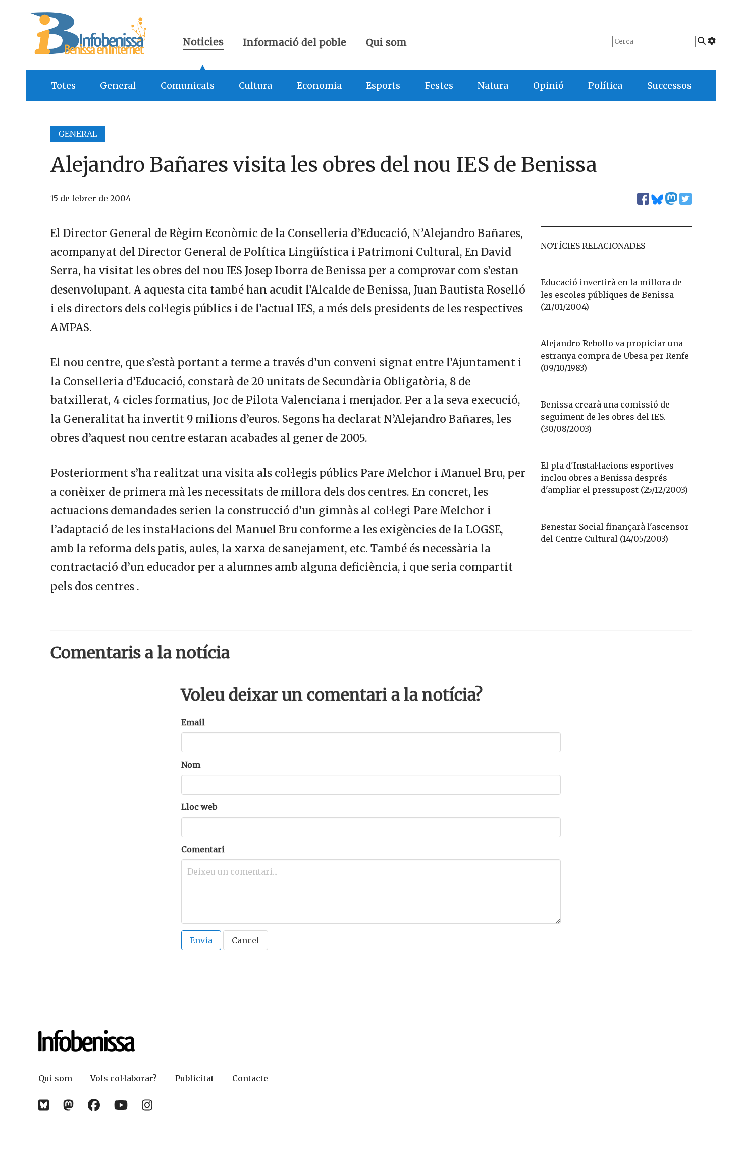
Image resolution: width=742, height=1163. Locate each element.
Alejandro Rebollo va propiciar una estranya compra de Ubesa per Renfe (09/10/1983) (615, 355)
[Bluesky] (43, 1105)
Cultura (255, 85)
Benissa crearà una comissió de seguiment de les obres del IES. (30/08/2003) (605, 416)
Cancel (245, 940)
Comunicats (188, 85)
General (118, 85)
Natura (493, 85)
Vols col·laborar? (123, 1078)
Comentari (203, 849)
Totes (63, 85)
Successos (669, 85)
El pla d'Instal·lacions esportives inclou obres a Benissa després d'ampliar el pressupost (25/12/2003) (614, 477)
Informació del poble (294, 42)
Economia (319, 85)
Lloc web (199, 807)
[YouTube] (121, 1105)
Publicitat (194, 1078)
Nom (190, 765)
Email (193, 722)
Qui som (386, 42)
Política (605, 85)
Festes (439, 85)
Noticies (203, 43)
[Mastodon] (68, 1105)
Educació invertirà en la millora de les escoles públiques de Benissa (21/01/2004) (611, 294)
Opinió (548, 85)
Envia (201, 940)
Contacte (250, 1078)
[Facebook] (94, 1105)
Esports (383, 85)
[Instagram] (147, 1105)
